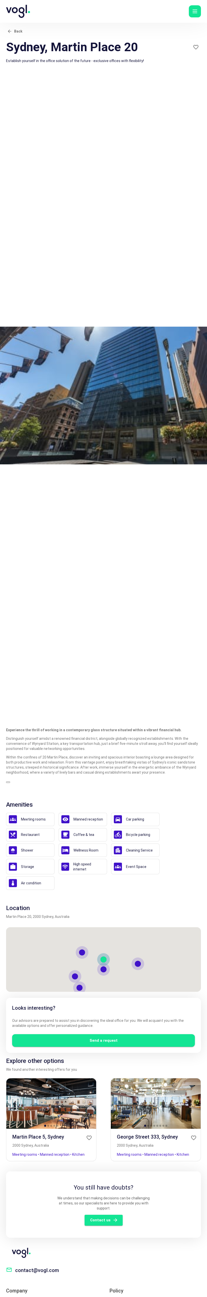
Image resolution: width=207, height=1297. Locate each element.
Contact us (100, 1220)
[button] (195, 11)
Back (18, 31)
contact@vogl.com (37, 1270)
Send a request (104, 1040)
